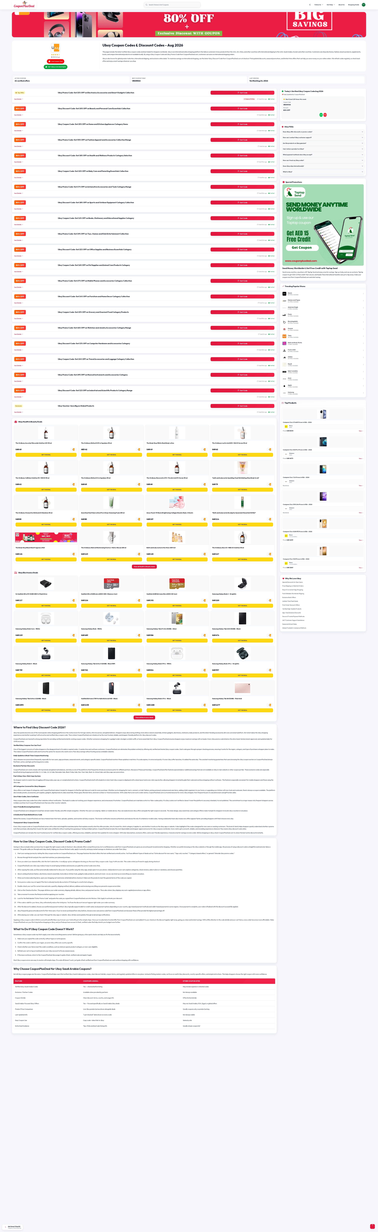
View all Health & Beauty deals (144, 566)
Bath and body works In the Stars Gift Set (161, 548)
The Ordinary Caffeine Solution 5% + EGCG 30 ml (32, 478)
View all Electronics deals (144, 717)
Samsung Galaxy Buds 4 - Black (26, 664)
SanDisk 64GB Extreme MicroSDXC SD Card (162, 594)
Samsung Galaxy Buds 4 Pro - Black (159, 698)
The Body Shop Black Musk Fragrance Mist (30, 548)
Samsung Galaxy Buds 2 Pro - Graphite (225, 664)
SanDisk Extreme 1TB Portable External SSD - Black (99, 698)
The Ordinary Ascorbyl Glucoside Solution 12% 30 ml (34, 443)
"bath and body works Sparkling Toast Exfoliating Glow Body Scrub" (235, 478)
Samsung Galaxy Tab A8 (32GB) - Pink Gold (227, 698)
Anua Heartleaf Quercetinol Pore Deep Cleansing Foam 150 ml (103, 513)
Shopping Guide (353, 5)
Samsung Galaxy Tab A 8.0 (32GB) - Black (226, 629)
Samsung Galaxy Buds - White (91, 629)
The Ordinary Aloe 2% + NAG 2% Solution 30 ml (228, 548)
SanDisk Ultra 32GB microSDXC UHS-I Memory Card (99, 594)
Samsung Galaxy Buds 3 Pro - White (159, 664)
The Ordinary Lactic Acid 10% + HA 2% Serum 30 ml (229, 443)
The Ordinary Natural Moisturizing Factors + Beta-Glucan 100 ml (103, 548)
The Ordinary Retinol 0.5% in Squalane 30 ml (96, 443)
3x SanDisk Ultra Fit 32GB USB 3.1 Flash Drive (31, 594)
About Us (342, 5)
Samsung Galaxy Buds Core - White (28, 629)
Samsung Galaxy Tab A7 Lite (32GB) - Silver (162, 629)
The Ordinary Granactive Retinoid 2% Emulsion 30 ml (34, 513)
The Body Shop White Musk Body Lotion (160, 443)
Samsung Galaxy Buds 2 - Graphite (224, 594)
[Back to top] (372, 1226)
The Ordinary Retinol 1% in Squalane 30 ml (95, 478)
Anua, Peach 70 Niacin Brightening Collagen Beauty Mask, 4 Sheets (170, 513)
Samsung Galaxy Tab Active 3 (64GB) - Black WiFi (98, 664)
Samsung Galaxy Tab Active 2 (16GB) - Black (31, 698)
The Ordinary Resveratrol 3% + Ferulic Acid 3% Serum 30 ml (167, 478)
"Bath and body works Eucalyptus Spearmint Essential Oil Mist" (234, 513)
